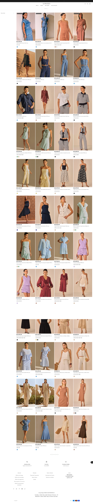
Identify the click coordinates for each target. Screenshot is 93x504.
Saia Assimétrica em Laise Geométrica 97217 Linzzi (23, 226)
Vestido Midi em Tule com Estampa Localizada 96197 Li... (81, 482)
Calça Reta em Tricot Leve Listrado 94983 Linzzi (80, 152)
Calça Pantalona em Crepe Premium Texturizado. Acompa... (43, 409)
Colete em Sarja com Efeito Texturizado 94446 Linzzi (61, 226)
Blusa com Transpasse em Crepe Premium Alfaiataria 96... (81, 226)
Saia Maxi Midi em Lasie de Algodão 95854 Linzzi (23, 335)
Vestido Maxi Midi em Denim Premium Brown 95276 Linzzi (81, 445)
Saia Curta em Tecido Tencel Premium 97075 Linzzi (42, 116)
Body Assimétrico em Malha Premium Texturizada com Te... (62, 409)
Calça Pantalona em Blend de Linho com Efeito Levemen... (81, 372)
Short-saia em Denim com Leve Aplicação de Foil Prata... (24, 445)
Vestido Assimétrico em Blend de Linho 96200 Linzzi (23, 79)
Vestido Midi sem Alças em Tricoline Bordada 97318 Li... (81, 189)
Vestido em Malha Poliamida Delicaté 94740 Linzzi (80, 43)
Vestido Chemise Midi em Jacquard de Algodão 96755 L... (62, 262)
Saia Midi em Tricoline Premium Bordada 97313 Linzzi (43, 372)
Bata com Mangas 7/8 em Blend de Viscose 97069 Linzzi (43, 299)
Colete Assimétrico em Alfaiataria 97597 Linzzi (22, 299)
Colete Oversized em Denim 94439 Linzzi (22, 43)
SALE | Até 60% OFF (54, 5)
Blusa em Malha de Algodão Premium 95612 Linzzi (23, 482)
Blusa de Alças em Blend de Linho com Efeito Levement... (62, 372)
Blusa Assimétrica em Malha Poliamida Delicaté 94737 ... (62, 43)
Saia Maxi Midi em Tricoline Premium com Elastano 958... (81, 335)
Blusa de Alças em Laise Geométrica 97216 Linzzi (42, 226)
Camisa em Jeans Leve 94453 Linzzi (21, 116)
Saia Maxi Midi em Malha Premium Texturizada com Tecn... (81, 409)
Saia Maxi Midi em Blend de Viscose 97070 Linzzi (61, 299)
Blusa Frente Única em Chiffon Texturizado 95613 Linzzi (43, 152)
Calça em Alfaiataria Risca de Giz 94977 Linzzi (23, 189)
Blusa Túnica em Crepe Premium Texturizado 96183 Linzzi (24, 409)
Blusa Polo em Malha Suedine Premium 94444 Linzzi (61, 116)
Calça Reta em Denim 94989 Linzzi (59, 79)
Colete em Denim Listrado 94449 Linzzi (59, 482)
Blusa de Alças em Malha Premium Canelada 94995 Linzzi (43, 335)
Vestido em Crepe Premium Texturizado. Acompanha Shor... (62, 445)
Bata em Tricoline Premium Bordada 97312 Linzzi (23, 372)
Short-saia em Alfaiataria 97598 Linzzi (78, 262)
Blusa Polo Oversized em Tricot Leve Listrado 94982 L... (81, 116)
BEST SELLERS (47, 5)
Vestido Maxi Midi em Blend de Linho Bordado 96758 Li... (62, 189)
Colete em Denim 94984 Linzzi (39, 79)
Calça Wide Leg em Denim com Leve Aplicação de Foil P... (43, 43)
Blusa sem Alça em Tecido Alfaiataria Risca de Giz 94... (43, 189)
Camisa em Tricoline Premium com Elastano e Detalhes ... (62, 335)
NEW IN (37, 5)
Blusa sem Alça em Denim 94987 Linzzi (78, 79)
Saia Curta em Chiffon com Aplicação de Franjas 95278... (81, 299)
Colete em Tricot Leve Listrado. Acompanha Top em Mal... (62, 152)
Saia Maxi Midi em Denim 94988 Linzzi (40, 445)
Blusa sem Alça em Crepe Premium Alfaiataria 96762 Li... (24, 262)
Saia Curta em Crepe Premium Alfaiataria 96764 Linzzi (24, 152)
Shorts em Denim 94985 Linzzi (39, 482)
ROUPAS (41, 5)
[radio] (17, 44)
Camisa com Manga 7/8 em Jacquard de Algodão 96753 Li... (44, 262)
